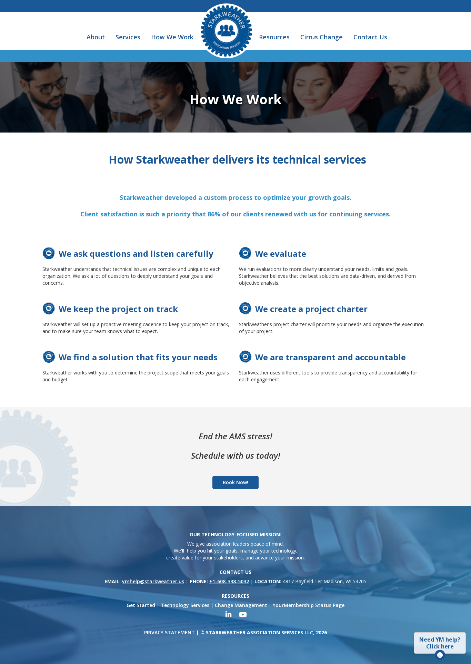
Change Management (241, 605)
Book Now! (235, 482)
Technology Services (185, 605)
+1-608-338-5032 (229, 581)
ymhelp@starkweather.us (153, 581)
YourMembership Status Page (308, 605)
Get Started (141, 605)
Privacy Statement (169, 632)
